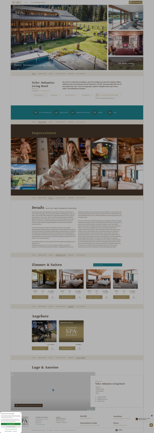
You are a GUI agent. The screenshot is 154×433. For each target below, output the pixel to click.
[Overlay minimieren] (20, 413)
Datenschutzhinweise (8, 431)
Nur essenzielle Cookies (10, 426)
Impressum (15, 431)
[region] (11, 418)
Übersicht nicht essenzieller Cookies (11, 429)
